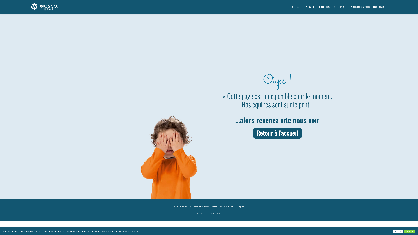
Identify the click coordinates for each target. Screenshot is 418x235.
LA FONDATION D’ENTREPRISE (360, 6)
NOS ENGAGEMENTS (339, 6)
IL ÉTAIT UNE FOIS (309, 6)
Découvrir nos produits (182, 207)
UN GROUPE (296, 6)
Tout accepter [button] (409, 231)
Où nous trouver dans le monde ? (206, 207)
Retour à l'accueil (277, 132)
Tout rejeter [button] (398, 231)
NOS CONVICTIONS (323, 6)
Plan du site (224, 207)
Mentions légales (237, 207)
